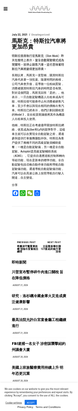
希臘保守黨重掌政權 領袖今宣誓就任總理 (27, 247)
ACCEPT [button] (31, 402)
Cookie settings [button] (13, 402)
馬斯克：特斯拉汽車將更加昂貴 (39, 44)
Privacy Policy (25, 407)
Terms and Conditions (48, 407)
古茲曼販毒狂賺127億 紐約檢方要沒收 (51, 247)
